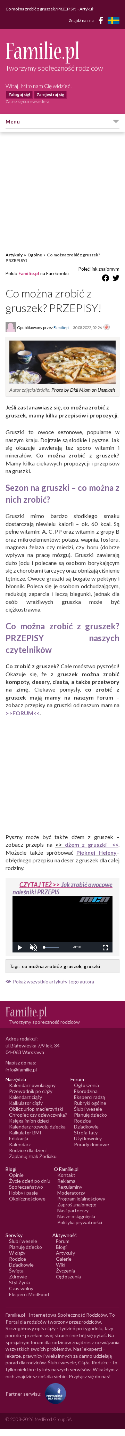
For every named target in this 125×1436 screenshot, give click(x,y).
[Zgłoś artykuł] (106, 327)
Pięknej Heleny (96, 852)
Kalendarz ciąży (25, 1097)
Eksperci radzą (89, 1097)
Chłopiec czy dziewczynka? (38, 1115)
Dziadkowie (86, 1127)
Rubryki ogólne (90, 1103)
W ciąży (17, 1253)
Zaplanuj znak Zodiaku (33, 1156)
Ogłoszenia (86, 1085)
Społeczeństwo (26, 1187)
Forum (62, 1241)
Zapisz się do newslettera (27, 101)
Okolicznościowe (27, 1199)
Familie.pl (28, 273)
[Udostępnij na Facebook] (105, 279)
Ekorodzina (86, 1091)
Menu (13, 121)
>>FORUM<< (23, 713)
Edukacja (18, 1138)
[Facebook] (102, 21)
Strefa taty (86, 1132)
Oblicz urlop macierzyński (36, 1109)
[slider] (51, 947)
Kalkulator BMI (25, 1132)
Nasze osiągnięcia (76, 1216)
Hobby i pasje (23, 1193)
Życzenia (65, 1271)
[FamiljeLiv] (113, 20)
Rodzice (82, 1121)
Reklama (66, 1181)
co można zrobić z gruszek (52, 966)
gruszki (92, 966)
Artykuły (14, 254)
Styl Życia (19, 1282)
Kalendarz (20, 1144)
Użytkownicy (88, 1138)
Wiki (60, 1265)
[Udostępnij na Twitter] (115, 279)
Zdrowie (18, 1276)
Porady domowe (91, 1144)
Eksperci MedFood (29, 1294)
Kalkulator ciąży (26, 1103)
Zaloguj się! (19, 94)
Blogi (61, 1247)
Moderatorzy (71, 1193)
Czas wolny (21, 1288)
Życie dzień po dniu (29, 1181)
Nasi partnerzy (73, 1210)
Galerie (64, 1259)
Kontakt (66, 1175)
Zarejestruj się (50, 94)
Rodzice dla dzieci (28, 1150)
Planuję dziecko (90, 1115)
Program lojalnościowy (81, 1199)
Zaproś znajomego (77, 1204)
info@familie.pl (21, 1069)
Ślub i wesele (88, 1109)
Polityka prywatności (79, 1222)
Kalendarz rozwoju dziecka (37, 1127)
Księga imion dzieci (29, 1121)
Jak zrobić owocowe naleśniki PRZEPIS (62, 888)
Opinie (16, 1175)
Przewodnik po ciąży (30, 1091)
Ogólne (34, 254)
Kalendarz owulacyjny (32, 1085)
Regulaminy (69, 1187)
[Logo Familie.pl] (62, 52)
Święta (16, 1271)
